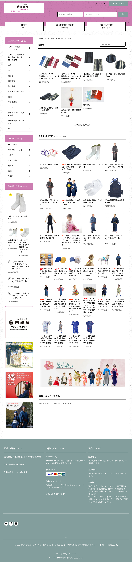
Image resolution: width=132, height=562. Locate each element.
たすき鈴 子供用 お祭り (49, 164)
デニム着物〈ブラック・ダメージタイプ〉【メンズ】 (114, 166)
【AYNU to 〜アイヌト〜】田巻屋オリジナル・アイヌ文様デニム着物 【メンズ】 (20, 265)
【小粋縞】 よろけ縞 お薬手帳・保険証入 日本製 (93, 75)
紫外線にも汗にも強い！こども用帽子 (46, 271)
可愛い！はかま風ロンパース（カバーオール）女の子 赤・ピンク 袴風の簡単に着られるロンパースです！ (71, 240)
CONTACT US (106, 26)
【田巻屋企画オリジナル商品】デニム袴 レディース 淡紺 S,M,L (60, 303)
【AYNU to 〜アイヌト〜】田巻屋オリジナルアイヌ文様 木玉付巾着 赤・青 (49, 76)
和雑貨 (68, 38)
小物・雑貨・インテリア (54, 38)
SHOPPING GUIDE (65, 26)
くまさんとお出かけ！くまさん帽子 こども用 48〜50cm (75, 272)
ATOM (115, 545)
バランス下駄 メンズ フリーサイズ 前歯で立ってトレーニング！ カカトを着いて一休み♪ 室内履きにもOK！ (89, 305)
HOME (24, 26)
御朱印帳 (86, 105)
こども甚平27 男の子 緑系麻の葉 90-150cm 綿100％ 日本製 (118, 302)
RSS (110, 545)
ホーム (41, 38)
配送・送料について (45, 545)
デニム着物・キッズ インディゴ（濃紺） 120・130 (71, 202)
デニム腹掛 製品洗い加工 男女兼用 (114, 201)
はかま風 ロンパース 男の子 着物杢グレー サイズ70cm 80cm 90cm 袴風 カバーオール (75, 305)
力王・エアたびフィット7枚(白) (18, 217)
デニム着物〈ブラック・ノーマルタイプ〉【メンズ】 (20, 281)
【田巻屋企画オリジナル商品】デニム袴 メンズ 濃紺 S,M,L (118, 272)
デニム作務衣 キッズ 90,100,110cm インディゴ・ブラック (104, 302)
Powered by (52, 558)
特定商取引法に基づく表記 (77, 545)
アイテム (120, 3)
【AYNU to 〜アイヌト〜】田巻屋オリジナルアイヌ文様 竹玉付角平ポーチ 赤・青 (71, 76)
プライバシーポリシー (98, 545)
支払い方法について (28, 545)
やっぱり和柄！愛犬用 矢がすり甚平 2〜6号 (104, 271)
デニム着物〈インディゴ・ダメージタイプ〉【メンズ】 (92, 238)
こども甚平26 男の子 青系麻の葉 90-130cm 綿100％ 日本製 (46, 339)
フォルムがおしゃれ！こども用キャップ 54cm (60, 272)
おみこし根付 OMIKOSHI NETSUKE (71, 111)
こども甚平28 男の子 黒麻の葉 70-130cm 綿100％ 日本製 (60, 339)
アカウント (102, 3)
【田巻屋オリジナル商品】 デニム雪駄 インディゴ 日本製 (71, 167)
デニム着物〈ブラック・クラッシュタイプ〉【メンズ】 (49, 202)
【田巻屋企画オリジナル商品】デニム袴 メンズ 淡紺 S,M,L (46, 302)
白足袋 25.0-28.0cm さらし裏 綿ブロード (92, 201)
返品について (60, 545)
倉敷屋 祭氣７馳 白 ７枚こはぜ (93, 166)
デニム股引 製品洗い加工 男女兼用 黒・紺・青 (49, 237)
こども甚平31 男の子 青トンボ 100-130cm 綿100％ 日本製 (75, 339)
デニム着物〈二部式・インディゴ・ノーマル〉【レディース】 (20, 295)
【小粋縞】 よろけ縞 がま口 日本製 (115, 75)
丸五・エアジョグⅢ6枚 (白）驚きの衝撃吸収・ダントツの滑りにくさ (24, 246)
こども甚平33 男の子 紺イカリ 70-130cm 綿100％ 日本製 (89, 339)
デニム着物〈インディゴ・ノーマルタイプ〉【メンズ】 (114, 238)
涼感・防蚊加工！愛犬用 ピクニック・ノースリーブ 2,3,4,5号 (89, 272)
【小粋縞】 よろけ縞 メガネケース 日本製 (48, 109)
